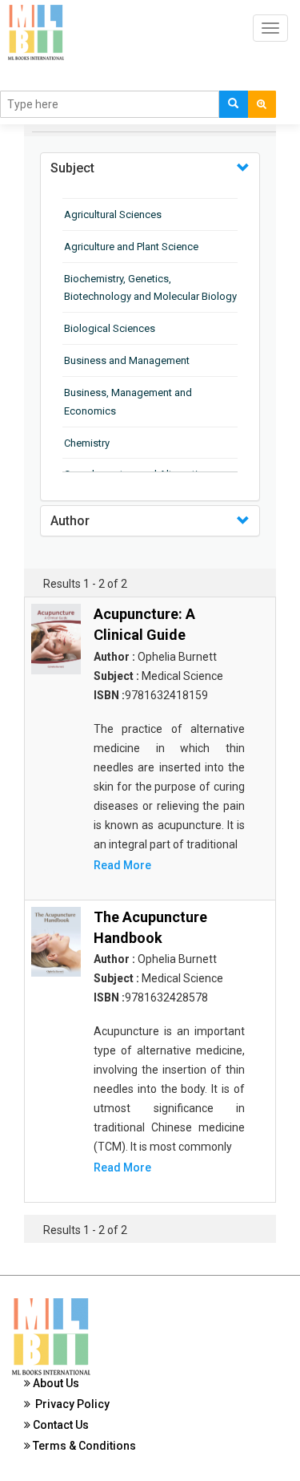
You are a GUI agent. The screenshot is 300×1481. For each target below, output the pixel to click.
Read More (122, 865)
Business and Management (127, 360)
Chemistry (87, 443)
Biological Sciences (109, 328)
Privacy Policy (70, 1404)
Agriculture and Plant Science (131, 247)
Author (70, 520)
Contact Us (59, 1424)
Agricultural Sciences (113, 214)
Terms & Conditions (83, 1445)
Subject (72, 168)
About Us (54, 1383)
